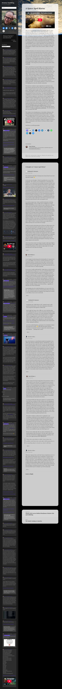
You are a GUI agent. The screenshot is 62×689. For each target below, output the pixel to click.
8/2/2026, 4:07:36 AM (10, 365)
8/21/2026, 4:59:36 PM (10, 66)
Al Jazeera (5, 316)
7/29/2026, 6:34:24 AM (10, 523)
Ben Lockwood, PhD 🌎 (7, 635)
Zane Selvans (5, 49)
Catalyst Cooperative (6, 130)
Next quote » (14, 41)
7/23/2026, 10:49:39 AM (10, 607)
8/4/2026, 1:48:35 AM (12, 280)
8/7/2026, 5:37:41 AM (11, 167)
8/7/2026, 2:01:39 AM (10, 184)
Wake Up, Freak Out (42, 434)
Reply (27, 250)
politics (27, 156)
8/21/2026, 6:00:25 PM (10, 49)
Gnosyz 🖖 (5, 335)
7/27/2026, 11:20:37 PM (10, 549)
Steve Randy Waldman (7, 303)
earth (46, 155)
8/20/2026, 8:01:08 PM (10, 98)
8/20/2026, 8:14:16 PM (10, 87)
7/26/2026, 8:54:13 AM (10, 577)
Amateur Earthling (8, 3)
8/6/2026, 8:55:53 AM (10, 212)
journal (40, 155)
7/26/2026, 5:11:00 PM (10, 567)
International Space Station (31, 78)
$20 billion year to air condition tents (38, 104)
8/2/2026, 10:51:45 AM (10, 346)
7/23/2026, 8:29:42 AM (10, 649)
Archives (4, 44)
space (35, 156)
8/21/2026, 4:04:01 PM (10, 79)
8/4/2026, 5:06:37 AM (10, 269)
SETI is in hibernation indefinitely (38, 107)
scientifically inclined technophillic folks (40, 30)
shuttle (32, 156)
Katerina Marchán (6, 280)
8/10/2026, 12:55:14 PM (12, 130)
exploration (49, 155)
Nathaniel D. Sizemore (33, 171)
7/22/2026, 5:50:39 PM (13, 635)
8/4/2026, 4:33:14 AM (11, 335)
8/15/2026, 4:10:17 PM (10, 110)
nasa (52, 155)
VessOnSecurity (6, 167)
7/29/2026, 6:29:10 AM (10, 537)
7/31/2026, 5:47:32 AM (10, 437)
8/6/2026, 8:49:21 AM (10, 236)
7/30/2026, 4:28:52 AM (10, 474)
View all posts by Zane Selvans (34, 148)
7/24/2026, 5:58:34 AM (10, 596)
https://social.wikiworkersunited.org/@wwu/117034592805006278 (9, 287)
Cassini (49, 75)
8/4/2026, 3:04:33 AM (13, 303)
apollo (44, 155)
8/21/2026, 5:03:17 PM (10, 57)
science (29, 156)
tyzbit (5, 388)
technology (38, 156)
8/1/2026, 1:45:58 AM (9, 388)
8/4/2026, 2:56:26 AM (10, 316)
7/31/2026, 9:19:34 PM (10, 403)
